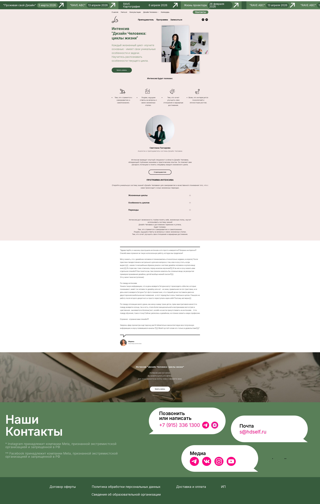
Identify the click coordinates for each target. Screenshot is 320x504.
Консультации (135, 12)
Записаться (176, 19)
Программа (162, 19)
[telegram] (206, 19)
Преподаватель (146, 19)
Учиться (124, 12)
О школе (115, 12)
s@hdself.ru (253, 432)
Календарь (165, 12)
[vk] (203, 19)
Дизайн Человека (150, 12)
